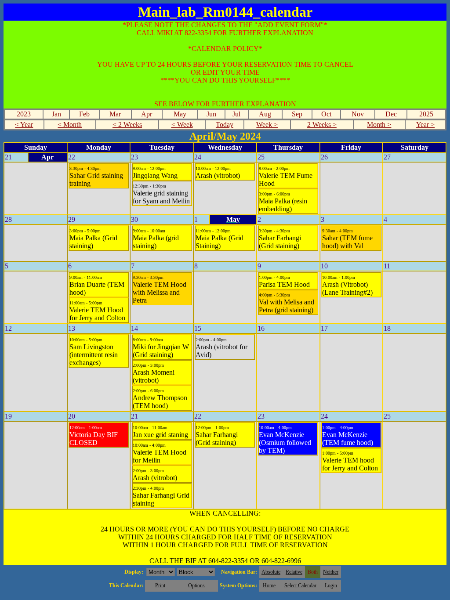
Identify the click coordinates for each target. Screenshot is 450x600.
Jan (56, 114)
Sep (297, 114)
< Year (24, 124)
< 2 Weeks (127, 124)
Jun (211, 114)
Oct (326, 114)
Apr (146, 114)
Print (160, 585)
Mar (115, 114)
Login (331, 585)
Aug (265, 114)
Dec (391, 114)
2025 (426, 114)
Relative (294, 572)
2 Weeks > (322, 124)
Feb (84, 114)
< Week (182, 124)
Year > (425, 124)
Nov (358, 114)
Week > (267, 124)
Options (196, 585)
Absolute (270, 572)
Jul (236, 114)
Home (269, 585)
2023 (24, 114)
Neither (330, 572)
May (180, 114)
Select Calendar (300, 585)
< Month (70, 124)
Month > (379, 124)
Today (224, 124)
